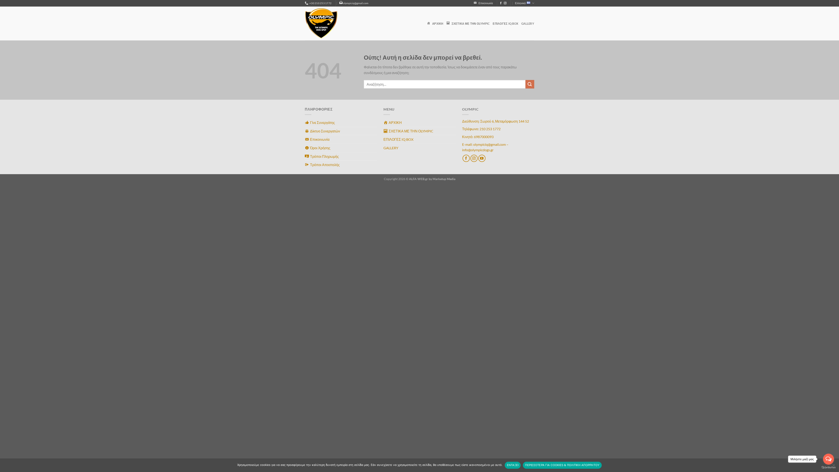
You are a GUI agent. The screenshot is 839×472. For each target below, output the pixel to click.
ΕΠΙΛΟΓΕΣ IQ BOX (505, 23)
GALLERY (527, 23)
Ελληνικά (520, 3)
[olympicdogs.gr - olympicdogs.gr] (326, 23)
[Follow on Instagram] (505, 3)
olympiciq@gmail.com (355, 3)
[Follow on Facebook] (500, 3)
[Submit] (529, 84)
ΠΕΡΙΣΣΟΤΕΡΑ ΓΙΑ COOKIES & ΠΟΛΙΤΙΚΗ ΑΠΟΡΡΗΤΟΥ (562, 465)
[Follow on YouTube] (481, 158)
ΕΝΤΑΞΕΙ (513, 465)
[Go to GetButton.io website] (829, 467)
